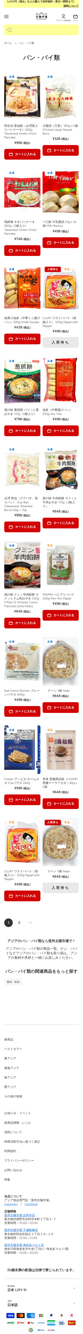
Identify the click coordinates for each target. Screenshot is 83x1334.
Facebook (31, 1204)
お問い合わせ (13, 1170)
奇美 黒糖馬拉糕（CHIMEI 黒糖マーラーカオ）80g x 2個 (60, 783)
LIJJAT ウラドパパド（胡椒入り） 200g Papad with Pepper (60, 322)
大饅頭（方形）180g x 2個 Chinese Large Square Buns (60, 129)
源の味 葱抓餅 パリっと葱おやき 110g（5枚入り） (21, 412)
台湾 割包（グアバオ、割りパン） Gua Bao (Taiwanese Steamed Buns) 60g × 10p (21, 504)
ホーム (8, 43)
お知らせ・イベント (17, 1113)
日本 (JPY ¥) (17, 1290)
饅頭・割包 (13, 981)
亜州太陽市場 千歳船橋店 (21, 1230)
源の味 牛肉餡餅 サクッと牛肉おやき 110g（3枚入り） (60, 502)
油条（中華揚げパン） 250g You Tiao (57, 412)
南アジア (10, 1077)
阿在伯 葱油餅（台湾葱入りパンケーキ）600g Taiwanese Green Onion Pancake (21, 131)
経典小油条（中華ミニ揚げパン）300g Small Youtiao (22, 320)
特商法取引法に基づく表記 (22, 1141)
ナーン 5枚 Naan (61, 691)
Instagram (11, 1204)
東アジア (10, 1058)
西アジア (10, 1087)
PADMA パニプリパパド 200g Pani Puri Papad (58, 596)
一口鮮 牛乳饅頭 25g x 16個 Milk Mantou (59, 224)
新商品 (8, 1039)
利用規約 (10, 1151)
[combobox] (41, 29)
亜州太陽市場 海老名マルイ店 (24, 1245)
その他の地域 (13, 1096)
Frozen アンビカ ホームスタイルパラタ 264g (21, 781)
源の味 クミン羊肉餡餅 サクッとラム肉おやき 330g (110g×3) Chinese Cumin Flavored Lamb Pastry (21, 600)
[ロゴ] (41, 16)
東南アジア (11, 1068)
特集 (7, 1179)
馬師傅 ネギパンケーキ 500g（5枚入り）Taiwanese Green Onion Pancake (20, 228)
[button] (75, 16)
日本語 (12, 1305)
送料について (71, 5)
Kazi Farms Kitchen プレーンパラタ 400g (22, 692)
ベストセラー (13, 1049)
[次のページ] (29, 922)
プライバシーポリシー (19, 1160)
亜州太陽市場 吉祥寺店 (19, 1215)
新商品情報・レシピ (17, 1123)
